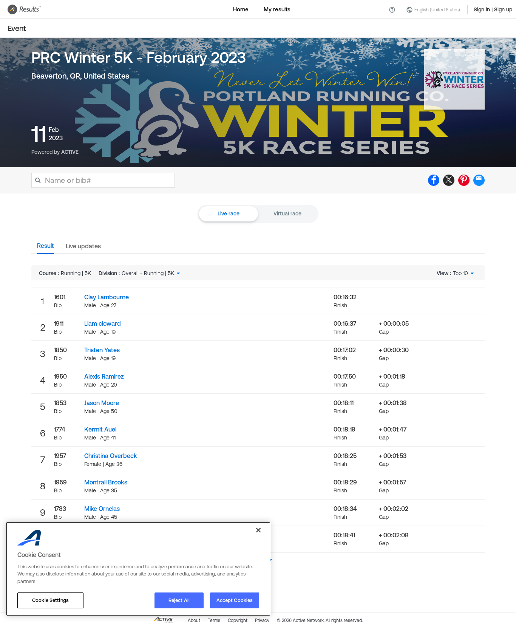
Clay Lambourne (106, 297)
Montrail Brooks (105, 482)
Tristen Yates (102, 349)
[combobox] (151, 273)
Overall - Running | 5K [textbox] (148, 273)
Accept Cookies (234, 600)
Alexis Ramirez (104, 376)
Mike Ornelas (102, 508)
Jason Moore (101, 402)
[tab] (45, 248)
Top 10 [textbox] (460, 273)
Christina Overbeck (110, 455)
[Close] (258, 530)
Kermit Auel (100, 429)
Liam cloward (102, 323)
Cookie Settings (50, 600)
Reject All (179, 600)
